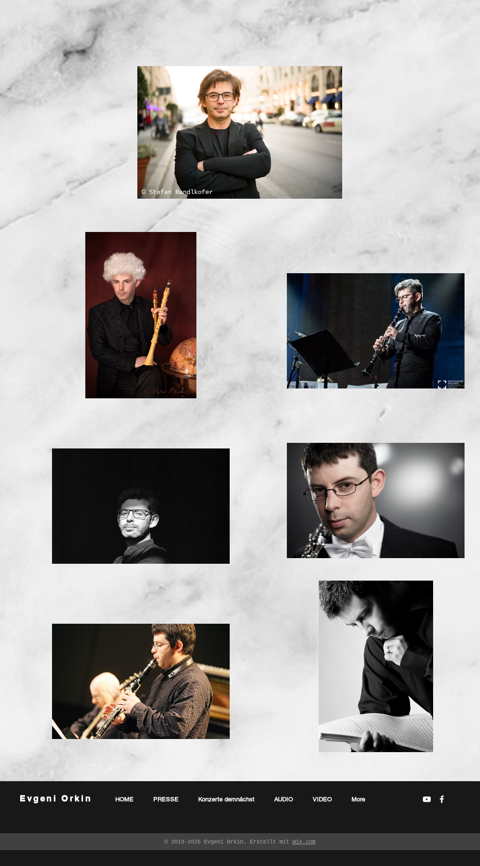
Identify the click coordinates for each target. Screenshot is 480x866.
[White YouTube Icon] (427, 799)
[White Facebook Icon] (442, 799)
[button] (239, 132)
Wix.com (303, 842)
